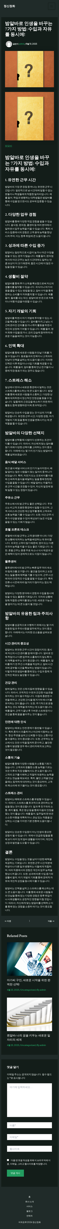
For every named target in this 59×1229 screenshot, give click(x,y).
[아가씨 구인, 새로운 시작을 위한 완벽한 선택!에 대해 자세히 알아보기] (29, 958)
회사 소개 (29, 1201)
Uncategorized (28, 990)
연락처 (29, 1216)
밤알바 (8, 145)
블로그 (29, 1211)
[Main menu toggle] (51, 6)
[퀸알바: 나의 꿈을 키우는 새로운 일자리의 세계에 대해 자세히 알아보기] (29, 1014)
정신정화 (9, 6)
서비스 (29, 1206)
